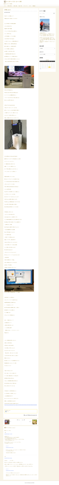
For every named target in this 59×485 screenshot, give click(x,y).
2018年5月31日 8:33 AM (9, 447)
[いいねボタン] (6, 411)
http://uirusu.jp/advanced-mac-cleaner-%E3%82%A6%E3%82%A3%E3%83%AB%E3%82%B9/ (20, 404)
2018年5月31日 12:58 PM (10, 470)
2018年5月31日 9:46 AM (8, 458)
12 (47, 64)
